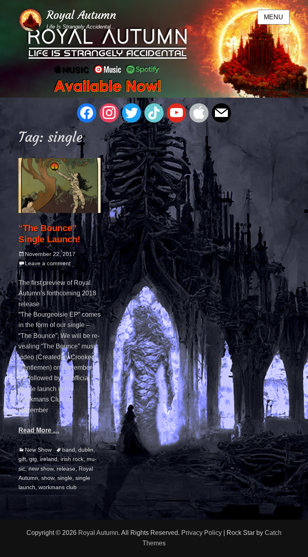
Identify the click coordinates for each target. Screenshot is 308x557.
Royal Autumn (81, 15)
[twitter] (131, 112)
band (68, 449)
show (47, 478)
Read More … (38, 430)
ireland (48, 459)
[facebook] (86, 112)
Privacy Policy (201, 532)
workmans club (57, 487)
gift (22, 459)
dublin (85, 449)
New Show (38, 449)
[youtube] (176, 112)
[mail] (221, 112)
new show (40, 468)
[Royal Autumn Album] (154, 48)
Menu (273, 17)
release (66, 468)
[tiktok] (154, 112)
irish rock (72, 459)
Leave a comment (48, 263)
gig (33, 459)
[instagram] (109, 112)
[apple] (199, 112)
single (64, 478)
